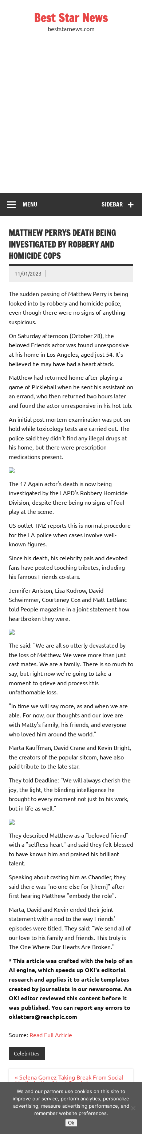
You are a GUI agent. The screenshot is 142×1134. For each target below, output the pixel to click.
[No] (133, 1108)
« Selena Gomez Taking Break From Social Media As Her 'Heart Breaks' (69, 1079)
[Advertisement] (71, 118)
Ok (71, 1123)
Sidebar (112, 204)
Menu (30, 204)
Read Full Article (50, 1034)
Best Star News (71, 17)
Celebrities (26, 1053)
